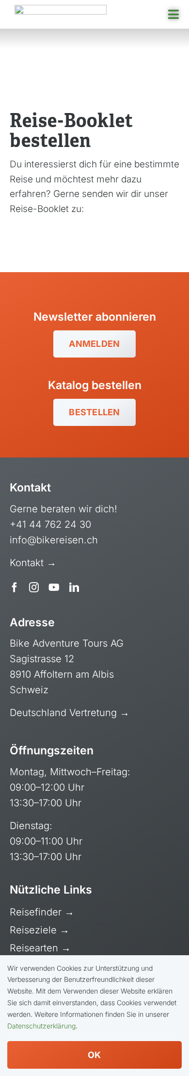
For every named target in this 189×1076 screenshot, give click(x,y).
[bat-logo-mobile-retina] (61, 10)
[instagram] (34, 587)
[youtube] (54, 587)
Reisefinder (37, 912)
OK (94, 1055)
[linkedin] (74, 587)
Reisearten (35, 948)
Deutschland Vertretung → (69, 712)
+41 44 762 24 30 (50, 524)
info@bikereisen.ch (54, 540)
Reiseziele (35, 930)
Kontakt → (34, 563)
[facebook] (14, 587)
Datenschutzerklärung (41, 1026)
